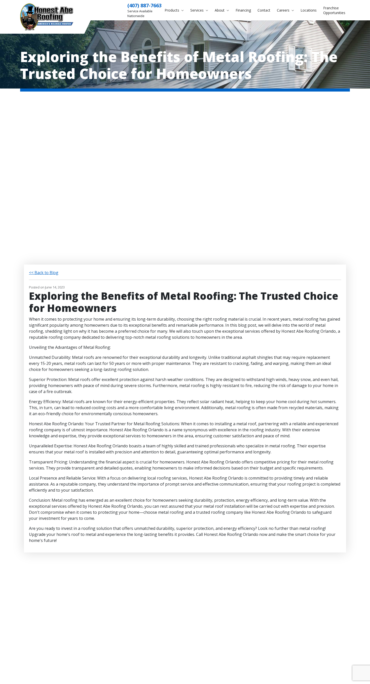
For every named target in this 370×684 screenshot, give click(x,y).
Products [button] (172, 10)
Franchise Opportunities (334, 10)
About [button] (220, 10)
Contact (263, 10)
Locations (309, 10)
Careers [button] (283, 10)
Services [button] (197, 10)
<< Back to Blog (43, 272)
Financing (243, 10)
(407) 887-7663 (144, 5)
